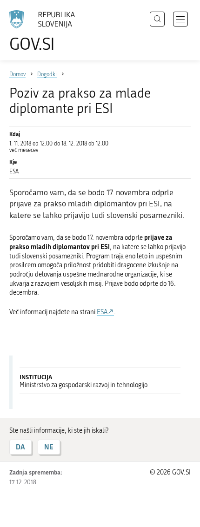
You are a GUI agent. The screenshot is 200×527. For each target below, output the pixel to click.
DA (20, 447)
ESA (102, 312)
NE (48, 447)
